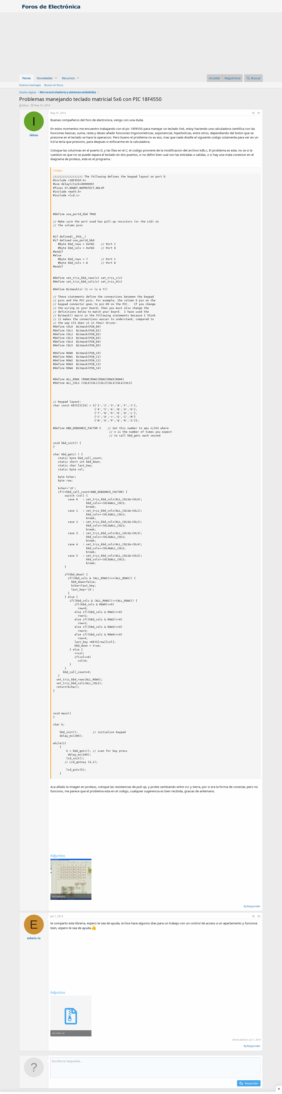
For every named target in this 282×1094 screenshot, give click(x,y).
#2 (259, 916)
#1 (259, 113)
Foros (26, 78)
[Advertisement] (141, 43)
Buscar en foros (53, 85)
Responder (253, 906)
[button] (56, 78)
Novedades (45, 78)
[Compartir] (253, 113)
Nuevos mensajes (30, 85)
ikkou (25, 105)
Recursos (68, 78)
